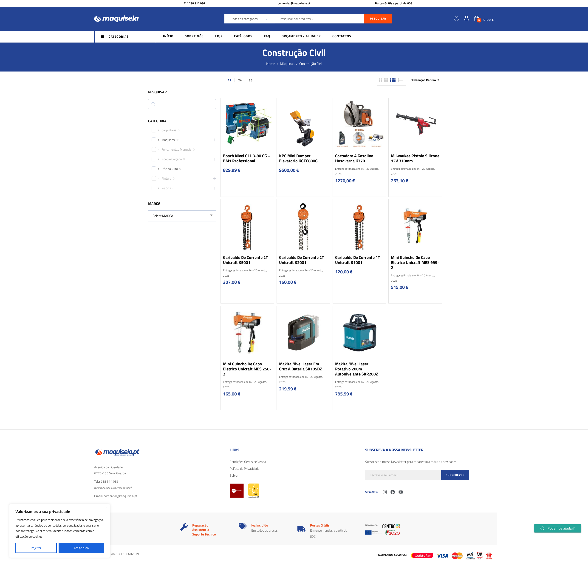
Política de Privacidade (244, 468)
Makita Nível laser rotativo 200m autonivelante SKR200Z (356, 369)
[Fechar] (105, 508)
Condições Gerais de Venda (248, 461)
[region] (59, 531)
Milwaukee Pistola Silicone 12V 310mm (415, 158)
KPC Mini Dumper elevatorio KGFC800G (298, 158)
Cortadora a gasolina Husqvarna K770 (354, 158)
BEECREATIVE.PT (128, 554)
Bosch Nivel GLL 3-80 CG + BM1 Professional (246, 158)
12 (229, 80)
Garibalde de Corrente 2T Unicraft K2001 (301, 260)
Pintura (166, 178)
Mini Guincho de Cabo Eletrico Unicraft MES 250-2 (247, 369)
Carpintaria (168, 130)
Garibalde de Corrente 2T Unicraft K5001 (245, 260)
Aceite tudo (81, 547)
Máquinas (287, 63)
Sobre (233, 475)
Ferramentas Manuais (176, 149)
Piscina (166, 188)
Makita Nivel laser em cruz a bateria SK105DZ (300, 366)
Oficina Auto (169, 169)
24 (240, 80)
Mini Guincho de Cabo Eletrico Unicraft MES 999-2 (415, 262)
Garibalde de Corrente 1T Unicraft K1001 (357, 260)
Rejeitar (36, 547)
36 (250, 80)
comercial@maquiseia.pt (294, 3)
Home (270, 63)
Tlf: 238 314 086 (194, 3)
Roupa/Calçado (171, 159)
